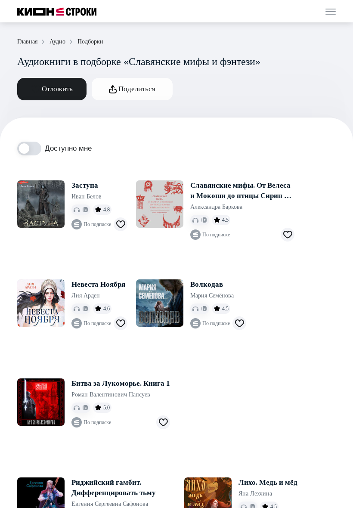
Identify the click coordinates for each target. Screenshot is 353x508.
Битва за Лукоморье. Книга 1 (120, 383)
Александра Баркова (216, 207)
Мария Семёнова (212, 295)
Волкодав (206, 284)
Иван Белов (86, 196)
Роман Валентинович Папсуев (110, 394)
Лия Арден (85, 295)
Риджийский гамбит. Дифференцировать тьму (113, 487)
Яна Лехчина (255, 493)
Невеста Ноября (98, 284)
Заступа (84, 185)
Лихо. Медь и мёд (267, 482)
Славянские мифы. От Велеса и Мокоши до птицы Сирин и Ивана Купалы (240, 191)
